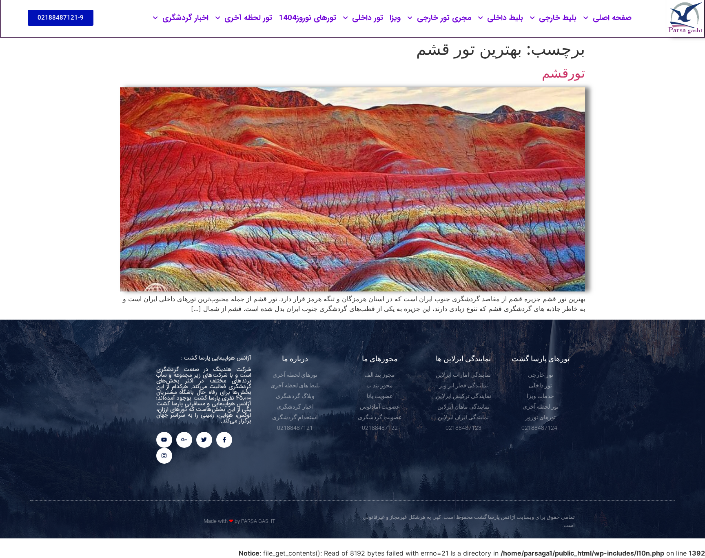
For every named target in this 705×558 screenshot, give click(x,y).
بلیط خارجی (557, 18)
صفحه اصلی (612, 18)
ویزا (395, 18)
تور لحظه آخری (248, 18)
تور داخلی (367, 18)
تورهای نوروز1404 (307, 18)
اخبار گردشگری (185, 18)
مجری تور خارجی (444, 18)
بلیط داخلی (505, 18)
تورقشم (563, 73)
